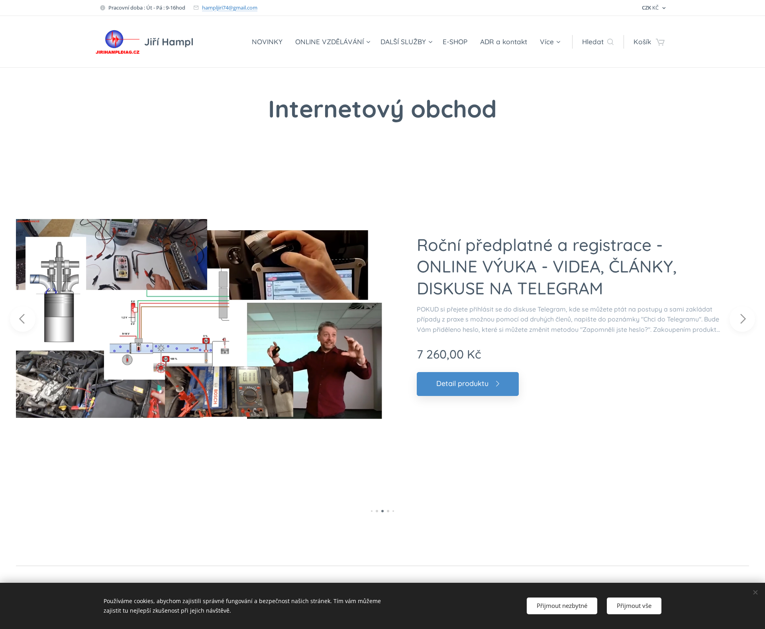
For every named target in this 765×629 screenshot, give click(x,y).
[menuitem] (269, 42)
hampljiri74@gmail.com (229, 7)
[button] (598, 42)
